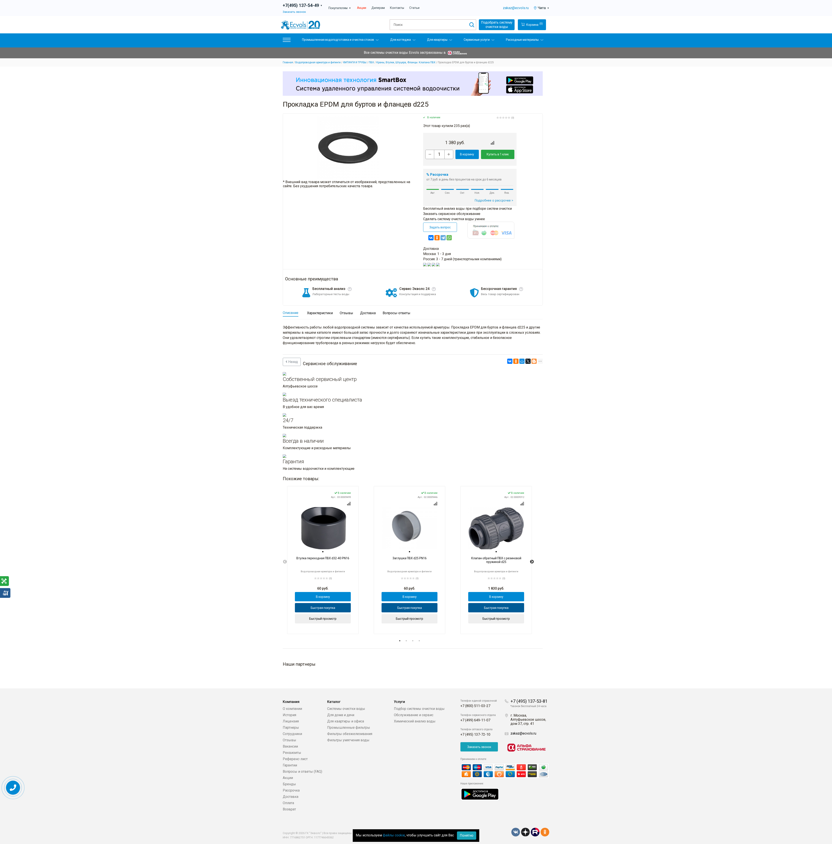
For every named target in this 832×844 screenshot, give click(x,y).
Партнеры (291, 727)
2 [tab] (406, 641)
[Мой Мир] (522, 361)
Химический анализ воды (415, 721)
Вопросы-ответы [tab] (396, 313)
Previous (285, 562)
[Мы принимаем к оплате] (504, 771)
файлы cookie (394, 835)
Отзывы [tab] (346, 313)
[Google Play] (479, 794)
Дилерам (378, 8)
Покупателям (339, 8)
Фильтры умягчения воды (348, 740)
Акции (361, 8)
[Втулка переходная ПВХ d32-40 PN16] (323, 528)
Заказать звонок (294, 11)
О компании (292, 709)
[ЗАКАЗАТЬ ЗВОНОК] (13, 788)
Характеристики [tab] (320, 313)
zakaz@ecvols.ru (516, 8)
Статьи (414, 8)
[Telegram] (443, 237)
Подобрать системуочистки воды (496, 24)
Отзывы (289, 740)
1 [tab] (400, 641)
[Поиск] (471, 24)
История (289, 715)
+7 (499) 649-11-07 (475, 720)
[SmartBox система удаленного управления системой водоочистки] (413, 83)
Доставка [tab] (368, 313)
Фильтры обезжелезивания (349, 734)
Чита (543, 8)
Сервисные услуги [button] (477, 39)
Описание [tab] (290, 313)
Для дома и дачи (340, 715)
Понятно (466, 835)
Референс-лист (295, 759)
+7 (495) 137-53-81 (529, 701)
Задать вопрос (440, 227)
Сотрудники (292, 734)
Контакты (397, 8)
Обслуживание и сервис (413, 715)
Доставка (290, 797)
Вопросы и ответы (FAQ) (302, 771)
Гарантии (290, 765)
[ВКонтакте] (431, 237)
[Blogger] (534, 361)
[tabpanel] (323, 560)
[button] (287, 40)
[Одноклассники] (437, 237)
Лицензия (291, 721)
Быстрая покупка (323, 608)
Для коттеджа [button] (400, 39)
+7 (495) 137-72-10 (475, 734)
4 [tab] (419, 641)
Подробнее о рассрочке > (494, 200)
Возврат (289, 809)
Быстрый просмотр (322, 618)
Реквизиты (292, 753)
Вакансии (290, 746)
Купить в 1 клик (498, 154)
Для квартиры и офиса (345, 721)
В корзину (467, 154)
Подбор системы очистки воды (419, 709)
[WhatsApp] (449, 237)
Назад (292, 362)
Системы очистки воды (346, 709)
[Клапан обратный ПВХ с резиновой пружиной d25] (496, 528)
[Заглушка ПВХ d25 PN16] (409, 528)
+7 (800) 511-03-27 (475, 706)
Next (532, 562)
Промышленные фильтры (348, 727)
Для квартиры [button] (437, 39)
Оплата (288, 803)
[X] (528, 361)
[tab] (322, 551)
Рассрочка (291, 790)
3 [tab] (413, 641)
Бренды (289, 784)
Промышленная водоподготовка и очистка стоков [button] (338, 39)
